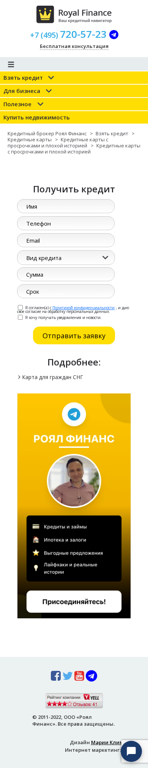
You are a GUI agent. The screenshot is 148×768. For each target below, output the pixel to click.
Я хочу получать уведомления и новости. (63, 317)
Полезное (17, 104)
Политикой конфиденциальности (83, 307)
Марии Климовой (113, 742)
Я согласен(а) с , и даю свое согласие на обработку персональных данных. (73, 309)
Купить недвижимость (36, 117)
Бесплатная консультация (74, 46)
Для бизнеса (21, 90)
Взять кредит (23, 77)
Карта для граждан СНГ (52, 377)
